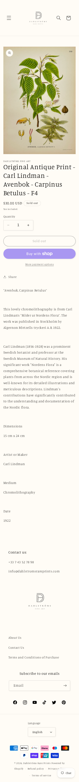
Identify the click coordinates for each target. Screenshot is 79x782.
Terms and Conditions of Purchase (33, 657)
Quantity (9, 216)
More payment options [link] (39, 264)
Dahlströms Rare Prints (37, 763)
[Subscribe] (65, 685)
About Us (14, 637)
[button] (9, 18)
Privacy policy (56, 768)
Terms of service (41, 775)
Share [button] (12, 277)
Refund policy (36, 768)
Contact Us (16, 647)
